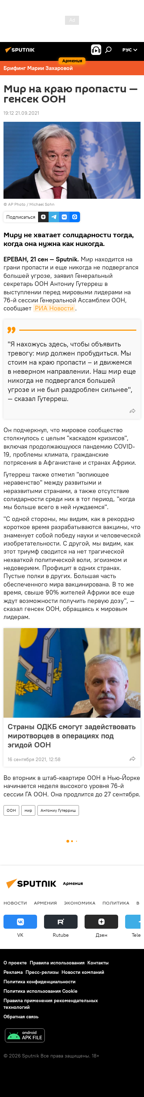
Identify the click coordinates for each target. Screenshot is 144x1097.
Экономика (79, 903)
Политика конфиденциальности (39, 981)
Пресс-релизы (42, 972)
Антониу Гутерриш (58, 810)
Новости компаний (83, 972)
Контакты (98, 962)
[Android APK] (25, 1036)
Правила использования (57, 962)
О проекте (15, 962)
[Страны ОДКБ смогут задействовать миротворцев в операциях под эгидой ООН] (72, 673)
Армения (45, 903)
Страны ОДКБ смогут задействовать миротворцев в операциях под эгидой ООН (72, 735)
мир (28, 810)
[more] (132, 411)
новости (15, 903)
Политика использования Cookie (40, 991)
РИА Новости (54, 308)
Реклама (13, 972)
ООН (11, 810)
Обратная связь (20, 1016)
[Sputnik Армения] (20, 52)
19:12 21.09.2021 (21, 113)
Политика (115, 903)
